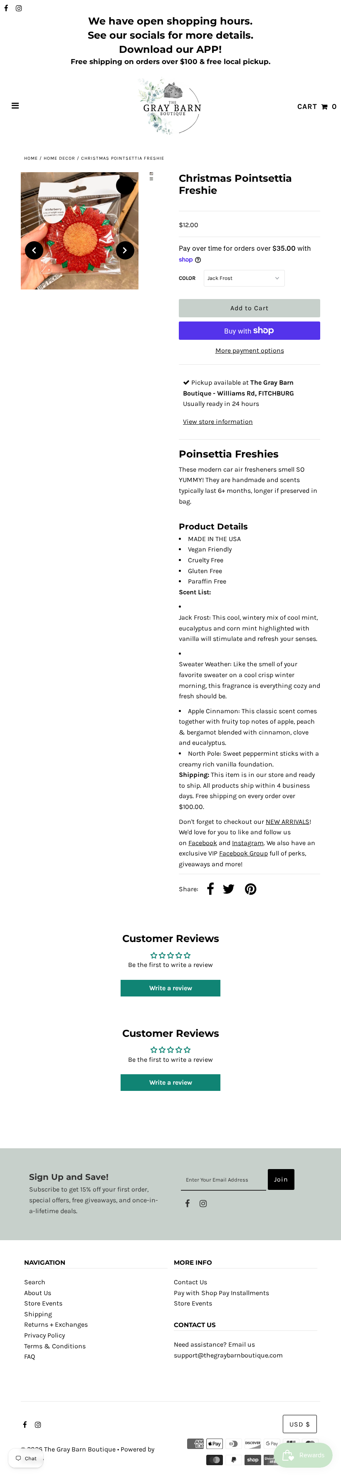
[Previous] (34, 250)
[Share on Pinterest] (250, 890)
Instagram (248, 843)
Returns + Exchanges (56, 1324)
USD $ (299, 1424)
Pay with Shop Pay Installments (221, 1293)
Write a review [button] (170, 988)
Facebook (202, 843)
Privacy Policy (44, 1335)
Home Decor (59, 158)
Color (187, 278)
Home (31, 158)
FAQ (29, 1356)
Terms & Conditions (55, 1346)
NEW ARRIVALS (287, 822)
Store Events (43, 1303)
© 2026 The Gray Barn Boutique (68, 1449)
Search (34, 1282)
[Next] (125, 250)
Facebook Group (243, 853)
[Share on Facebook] (210, 890)
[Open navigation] (15, 106)
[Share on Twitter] (228, 890)
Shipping (38, 1314)
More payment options (249, 350)
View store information (218, 421)
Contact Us (190, 1282)
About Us (37, 1293)
